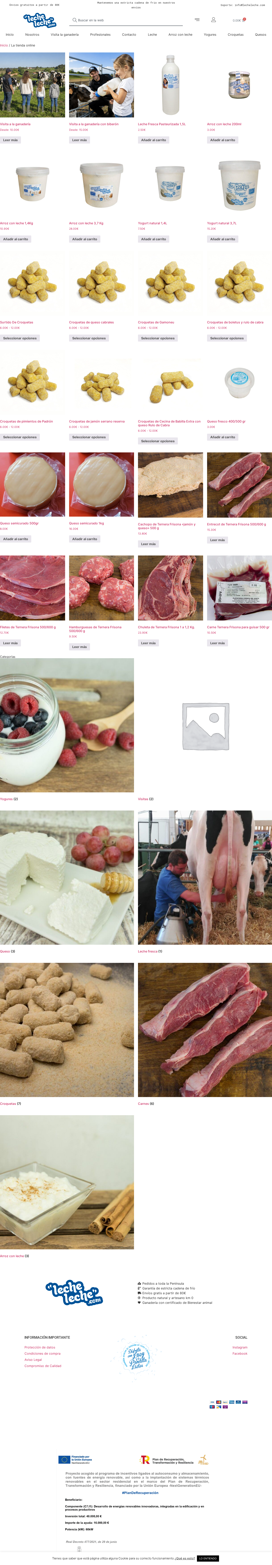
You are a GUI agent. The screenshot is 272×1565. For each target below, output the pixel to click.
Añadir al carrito (153, 140)
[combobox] (126, 20)
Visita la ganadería (65, 34)
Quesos (260, 34)
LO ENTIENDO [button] (208, 1558)
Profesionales (100, 34)
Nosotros (32, 34)
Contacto (129, 34)
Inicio (10, 34)
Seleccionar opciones (20, 338)
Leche (152, 34)
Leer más (10, 140)
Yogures (210, 34)
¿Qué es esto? (185, 1558)
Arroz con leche (180, 34)
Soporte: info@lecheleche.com (243, 5)
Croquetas (236, 34)
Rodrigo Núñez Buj (55, 1411)
